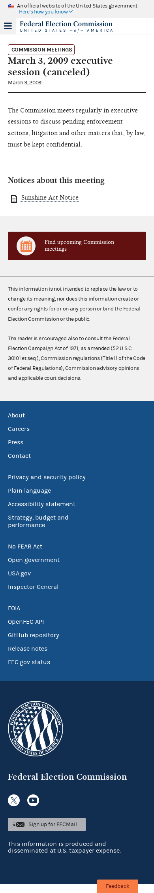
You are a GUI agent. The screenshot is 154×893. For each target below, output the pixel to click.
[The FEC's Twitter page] (14, 800)
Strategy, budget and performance (38, 521)
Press (15, 442)
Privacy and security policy (47, 477)
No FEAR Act (25, 546)
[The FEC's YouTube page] (33, 800)
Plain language (29, 490)
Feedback (118, 886)
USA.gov (19, 573)
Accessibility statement (41, 504)
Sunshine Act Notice (49, 197)
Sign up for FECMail (52, 824)
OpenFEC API (26, 621)
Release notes (27, 648)
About (16, 415)
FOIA (14, 608)
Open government (34, 560)
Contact (19, 455)
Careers (19, 428)
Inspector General (33, 586)
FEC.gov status (29, 662)
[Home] (67, 27)
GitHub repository (33, 635)
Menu (8, 26)
